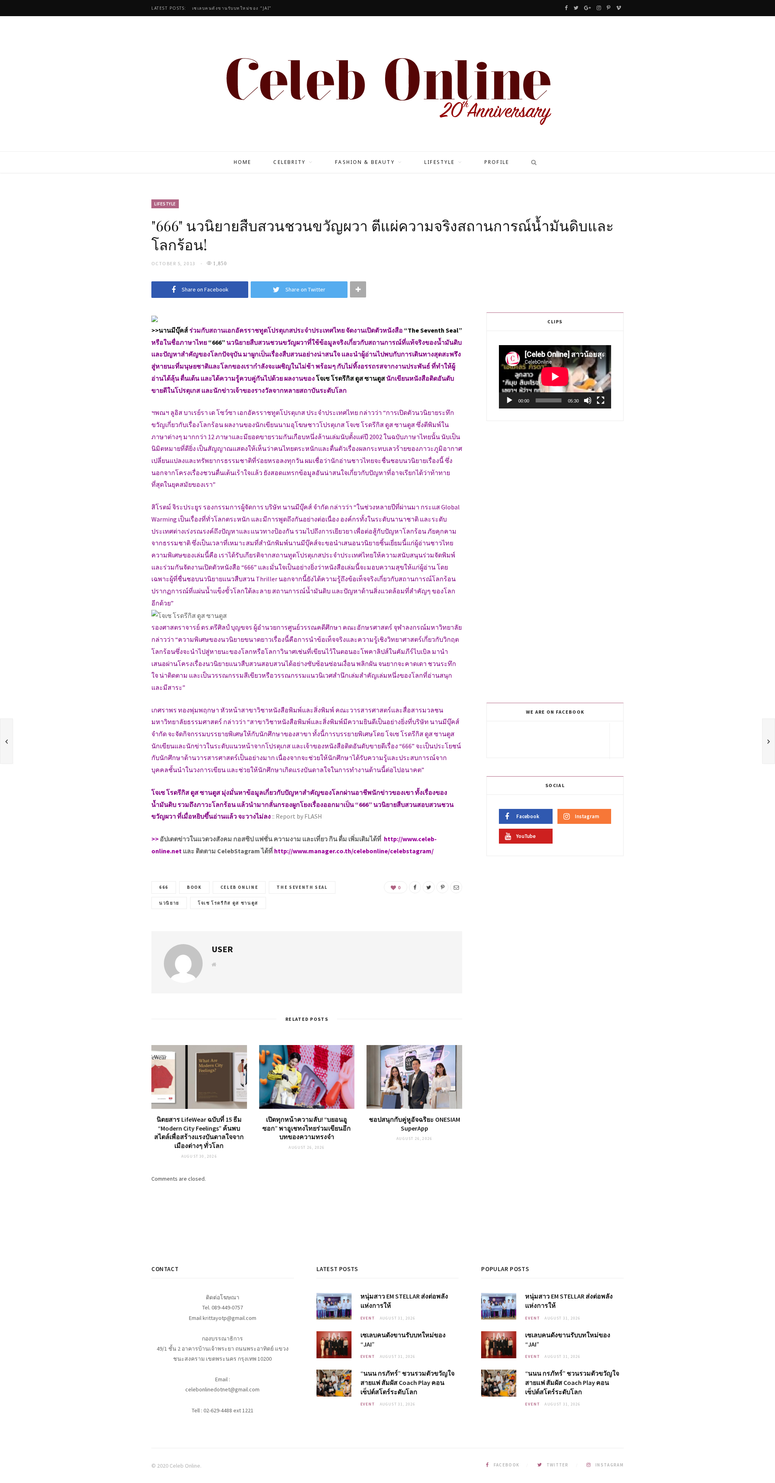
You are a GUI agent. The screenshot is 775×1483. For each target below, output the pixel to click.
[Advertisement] (556, 560)
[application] (555, 376)
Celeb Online (239, 887)
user (222, 949)
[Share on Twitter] (429, 887)
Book (194, 887)
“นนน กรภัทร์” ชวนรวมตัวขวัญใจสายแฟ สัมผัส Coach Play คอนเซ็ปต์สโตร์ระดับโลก (407, 1382)
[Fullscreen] (601, 400)
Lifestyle (439, 162)
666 (163, 887)
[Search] (531, 162)
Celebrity (289, 162)
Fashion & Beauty (365, 162)
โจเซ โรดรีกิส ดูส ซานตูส (228, 903)
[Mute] (588, 400)
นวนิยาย (169, 903)
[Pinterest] (442, 887)
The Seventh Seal (301, 887)
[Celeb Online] (387, 84)
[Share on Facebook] (415, 887)
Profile (496, 162)
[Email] (456, 887)
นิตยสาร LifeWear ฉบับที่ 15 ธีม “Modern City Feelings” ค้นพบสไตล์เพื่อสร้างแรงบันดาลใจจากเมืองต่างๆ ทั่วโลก (199, 1132)
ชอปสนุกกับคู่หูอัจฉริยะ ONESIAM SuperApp (414, 1123)
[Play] (509, 400)
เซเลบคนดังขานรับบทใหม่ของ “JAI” (232, 8)
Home (242, 162)
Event (367, 1318)
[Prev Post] (6, 741)
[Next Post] (768, 741)
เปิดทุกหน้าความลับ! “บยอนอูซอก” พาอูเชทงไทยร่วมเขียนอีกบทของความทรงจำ (306, 1128)
